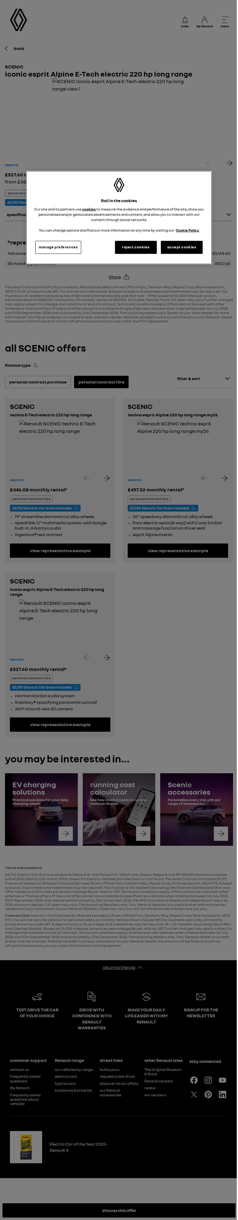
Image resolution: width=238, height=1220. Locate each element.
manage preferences (58, 247)
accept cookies (181, 247)
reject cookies (135, 247)
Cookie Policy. (187, 230)
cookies (89, 209)
